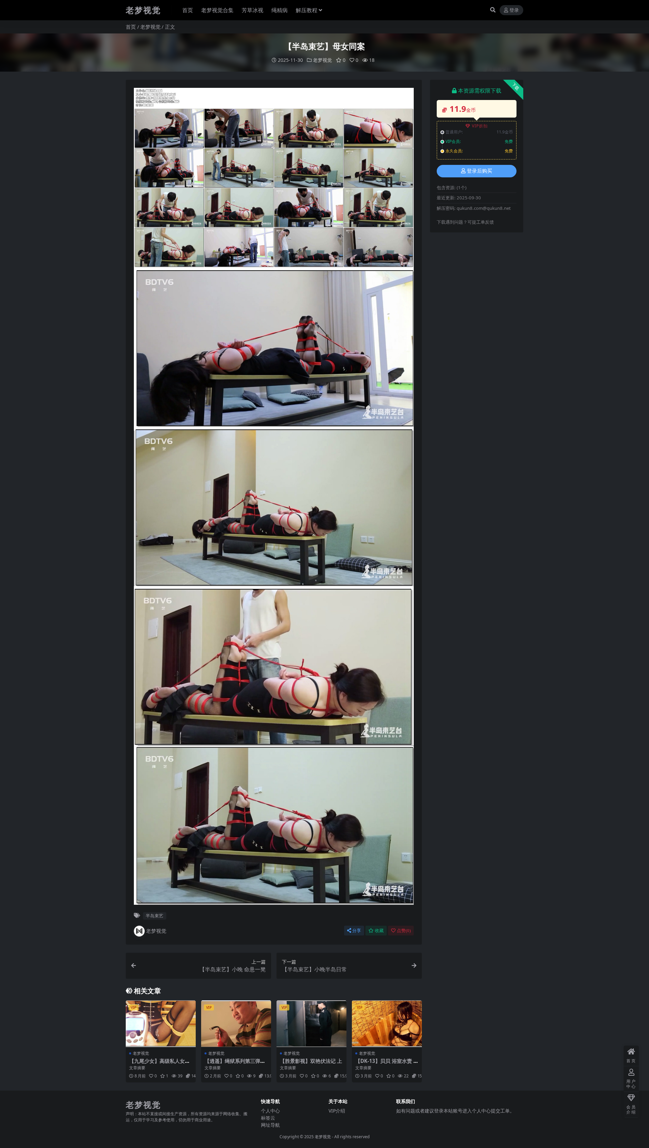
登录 (514, 10)
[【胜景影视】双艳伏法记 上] (311, 1023)
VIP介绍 (337, 1110)
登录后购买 (479, 171)
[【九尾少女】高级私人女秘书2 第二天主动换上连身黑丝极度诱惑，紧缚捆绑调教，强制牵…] (161, 1023)
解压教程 (306, 10)
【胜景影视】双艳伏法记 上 (311, 1060)
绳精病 (279, 10)
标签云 (268, 1118)
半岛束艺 (154, 916)
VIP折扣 (480, 126)
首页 (187, 10)
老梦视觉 (150, 26)
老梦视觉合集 (217, 10)
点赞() (404, 930)
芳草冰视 (252, 10)
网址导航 (270, 1125)
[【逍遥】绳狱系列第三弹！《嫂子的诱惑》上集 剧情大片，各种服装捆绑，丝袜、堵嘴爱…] (236, 1023)
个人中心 (270, 1110)
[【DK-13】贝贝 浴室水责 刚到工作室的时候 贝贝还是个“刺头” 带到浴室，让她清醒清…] (387, 1023)
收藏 (379, 930)
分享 (356, 930)
